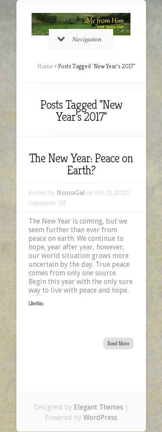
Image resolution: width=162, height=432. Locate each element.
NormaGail (71, 192)
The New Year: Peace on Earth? (81, 164)
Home (45, 66)
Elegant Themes (98, 407)
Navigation (87, 39)
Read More (118, 343)
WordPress (100, 417)
